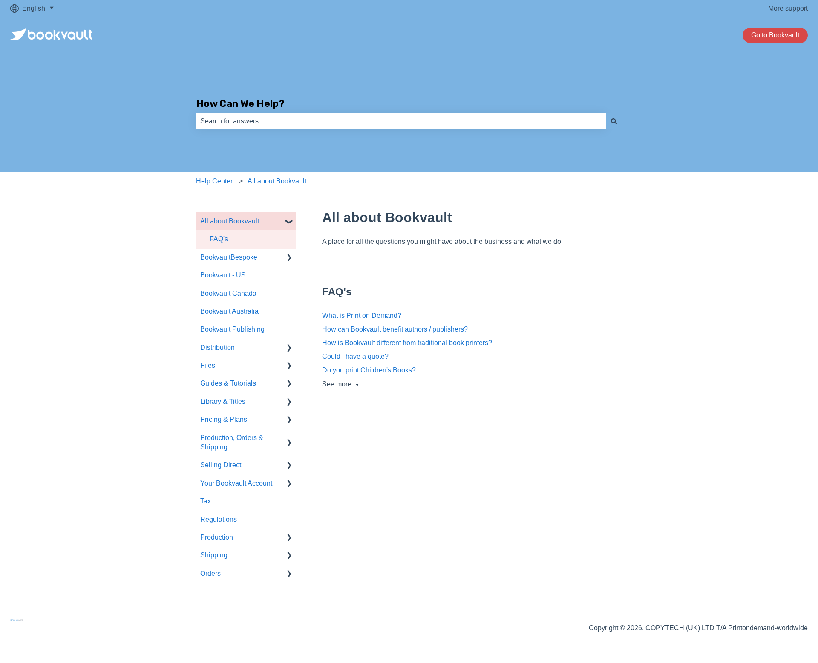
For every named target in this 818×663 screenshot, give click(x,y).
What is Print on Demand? (361, 315)
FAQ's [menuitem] (219, 239)
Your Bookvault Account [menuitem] (236, 483)
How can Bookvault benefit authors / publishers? (395, 329)
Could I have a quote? (355, 356)
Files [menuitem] (207, 365)
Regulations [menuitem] (218, 519)
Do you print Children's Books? (369, 370)
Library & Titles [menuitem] (222, 401)
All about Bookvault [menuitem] (229, 221)
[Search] (614, 121)
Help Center (214, 181)
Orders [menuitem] (210, 573)
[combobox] (401, 121)
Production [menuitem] (216, 537)
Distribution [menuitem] (217, 347)
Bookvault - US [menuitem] (223, 275)
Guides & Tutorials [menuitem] (228, 383)
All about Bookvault (277, 181)
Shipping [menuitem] (214, 555)
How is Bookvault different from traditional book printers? (407, 342)
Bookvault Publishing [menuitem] (232, 329)
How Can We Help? (240, 103)
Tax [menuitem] (205, 501)
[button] (289, 222)
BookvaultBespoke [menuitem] (228, 257)
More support (788, 8)
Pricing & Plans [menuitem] (223, 419)
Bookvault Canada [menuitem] (228, 293)
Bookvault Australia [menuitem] (229, 311)
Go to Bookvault (775, 35)
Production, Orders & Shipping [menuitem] (231, 442)
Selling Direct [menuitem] (220, 465)
